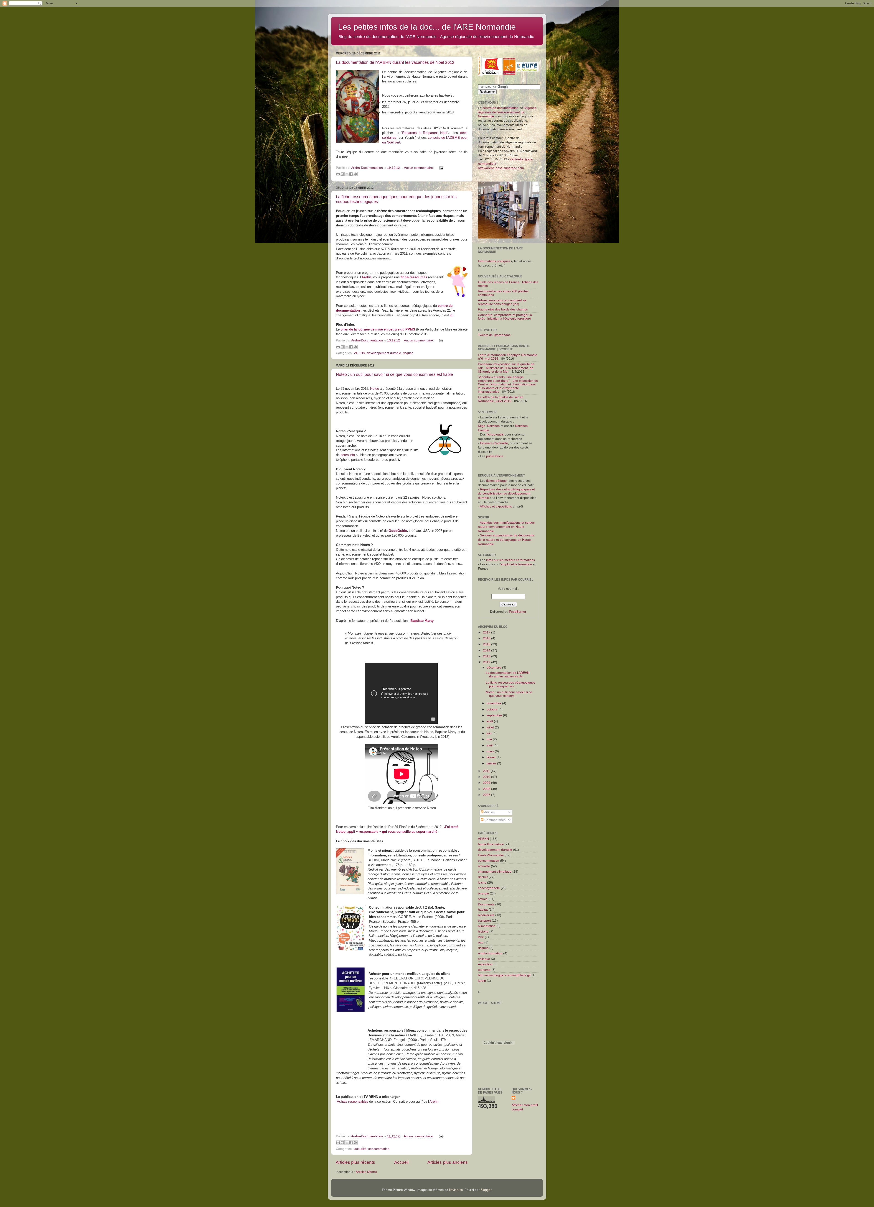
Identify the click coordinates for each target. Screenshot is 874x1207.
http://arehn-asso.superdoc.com (501, 168)
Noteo (374, 388)
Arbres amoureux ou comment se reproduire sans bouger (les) (502, 302)
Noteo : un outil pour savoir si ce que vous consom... (509, 693)
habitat (483, 909)
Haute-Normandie (491, 855)
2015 (487, 644)
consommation (378, 1149)
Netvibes (494, 426)
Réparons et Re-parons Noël (424, 133)
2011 (487, 771)
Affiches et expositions (496, 506)
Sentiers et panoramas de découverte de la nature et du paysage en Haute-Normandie (506, 540)
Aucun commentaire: (419, 167)
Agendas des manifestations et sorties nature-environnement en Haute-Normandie (506, 527)
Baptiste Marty (422, 621)
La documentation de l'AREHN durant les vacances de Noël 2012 (395, 62)
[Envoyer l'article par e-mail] (440, 167)
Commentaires (494, 820)
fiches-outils (495, 434)
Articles (489, 812)
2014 (487, 650)
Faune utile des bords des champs (503, 309)
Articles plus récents (355, 1162)
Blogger (485, 1190)
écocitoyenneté (489, 888)
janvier (492, 763)
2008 (487, 789)
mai (490, 739)
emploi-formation (490, 953)
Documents (486, 904)
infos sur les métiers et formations (510, 560)
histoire (483, 931)
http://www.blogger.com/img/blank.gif (504, 975)
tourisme (484, 969)
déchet (483, 877)
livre (481, 937)
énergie (483, 893)
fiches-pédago (496, 480)
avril (490, 745)
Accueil (401, 1162)
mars (491, 751)
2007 (487, 795)
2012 (487, 662)
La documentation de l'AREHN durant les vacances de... (507, 674)
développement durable (384, 353)
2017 (487, 632)
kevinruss (456, 1190)
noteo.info (347, 455)
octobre (492, 709)
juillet (491, 727)
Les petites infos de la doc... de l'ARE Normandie (427, 26)
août (490, 721)
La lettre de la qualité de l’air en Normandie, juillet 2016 (500, 398)
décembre (494, 667)
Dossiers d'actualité (494, 443)
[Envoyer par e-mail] (338, 174)
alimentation (486, 926)
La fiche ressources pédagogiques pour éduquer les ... (510, 684)
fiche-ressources (414, 277)
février (492, 757)
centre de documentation (500, 108)
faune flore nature (491, 844)
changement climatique (494, 871)
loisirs (482, 882)
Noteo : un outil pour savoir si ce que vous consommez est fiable (394, 374)
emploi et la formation (516, 564)
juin (490, 733)
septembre (495, 715)
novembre (494, 703)
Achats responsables (352, 1101)
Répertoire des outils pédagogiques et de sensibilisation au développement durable (506, 494)
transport (484, 920)
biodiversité (486, 915)
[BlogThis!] (342, 174)
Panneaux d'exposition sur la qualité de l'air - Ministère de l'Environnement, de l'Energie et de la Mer (506, 367)
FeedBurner (517, 611)
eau (480, 942)
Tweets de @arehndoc (494, 335)
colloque (484, 959)
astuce (483, 899)
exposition (485, 964)
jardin (482, 980)
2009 (487, 782)
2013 (487, 656)
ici (451, 315)
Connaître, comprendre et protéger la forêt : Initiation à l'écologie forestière (505, 316)
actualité (360, 1149)
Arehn (366, 277)
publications (494, 456)
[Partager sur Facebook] (351, 174)
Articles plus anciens (447, 1162)
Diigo (481, 426)
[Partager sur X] (346, 174)
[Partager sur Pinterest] (355, 174)
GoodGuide (398, 531)
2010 (487, 777)
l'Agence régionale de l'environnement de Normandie (507, 112)
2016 (487, 638)
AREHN (359, 353)
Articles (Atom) (366, 1172)
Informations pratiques (494, 261)
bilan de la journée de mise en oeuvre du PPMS (377, 329)
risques (408, 353)
